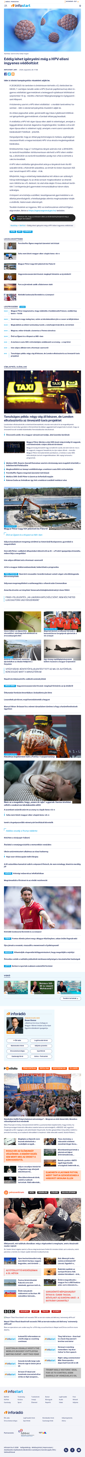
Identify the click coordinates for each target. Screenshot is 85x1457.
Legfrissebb (63, 1397)
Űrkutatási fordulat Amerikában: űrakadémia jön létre (28, 693)
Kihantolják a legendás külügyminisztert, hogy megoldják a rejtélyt (44, 952)
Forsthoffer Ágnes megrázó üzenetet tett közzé (27, 473)
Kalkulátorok (69, 1192)
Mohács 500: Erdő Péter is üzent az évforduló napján (29, 477)
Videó (61, 1402)
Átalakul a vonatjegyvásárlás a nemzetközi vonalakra (27, 845)
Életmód (34, 1402)
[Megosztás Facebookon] (5, 74)
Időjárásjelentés (67, 1418)
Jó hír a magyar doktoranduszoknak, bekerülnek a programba (31, 567)
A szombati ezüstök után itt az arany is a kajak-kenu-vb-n (29, 810)
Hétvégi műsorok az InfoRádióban (28, 874)
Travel (45, 1311)
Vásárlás (42, 1192)
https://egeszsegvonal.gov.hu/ (42, 211)
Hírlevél (75, 1400)
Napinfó (48, 1402)
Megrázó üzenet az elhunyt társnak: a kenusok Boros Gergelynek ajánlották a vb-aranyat (60, 633)
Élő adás (18, 1040)
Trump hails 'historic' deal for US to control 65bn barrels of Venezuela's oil (61, 1373)
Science (56, 1311)
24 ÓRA (22, 307)
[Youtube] (79, 1450)
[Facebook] (72, 1450)
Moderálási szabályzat (31, 1450)
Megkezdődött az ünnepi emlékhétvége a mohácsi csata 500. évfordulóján (39, 469)
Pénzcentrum (29, 1068)
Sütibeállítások (9, 1452)
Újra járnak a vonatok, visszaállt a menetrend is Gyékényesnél (31, 946)
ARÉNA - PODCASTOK (12, 1)
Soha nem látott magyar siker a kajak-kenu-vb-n (27, 815)
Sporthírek (26, 1421)
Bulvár (47, 1397)
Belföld (22, 226)
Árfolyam (44, 1068)
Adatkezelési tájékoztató (13, 1450)
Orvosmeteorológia (10, 1421)
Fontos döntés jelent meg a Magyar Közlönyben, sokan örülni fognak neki (44, 939)
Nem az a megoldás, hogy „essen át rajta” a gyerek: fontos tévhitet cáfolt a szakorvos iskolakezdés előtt (37, 803)
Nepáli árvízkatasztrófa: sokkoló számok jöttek (25, 679)
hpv (19, 231)
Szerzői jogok (46, 1450)
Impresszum (47, 1447)
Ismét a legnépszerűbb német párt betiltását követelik (28, 823)
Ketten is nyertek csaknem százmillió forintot (32, 966)
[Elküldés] (13, 74)
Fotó (74, 1397)
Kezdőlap (14, 226)
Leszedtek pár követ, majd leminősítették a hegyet (27, 700)
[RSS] (66, 1450)
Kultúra (20, 1400)
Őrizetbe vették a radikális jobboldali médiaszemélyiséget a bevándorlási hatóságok (42, 959)
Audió (61, 1400)
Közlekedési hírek (48, 1418)
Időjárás (75, 1402)
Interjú (33, 1400)
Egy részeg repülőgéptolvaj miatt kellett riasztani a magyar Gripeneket (59, 661)
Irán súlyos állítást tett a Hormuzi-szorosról (23, 560)
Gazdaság (7, 1402)
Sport (35, 1311)
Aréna (64, 1421)
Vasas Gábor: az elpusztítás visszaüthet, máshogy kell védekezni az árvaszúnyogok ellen (20, 633)
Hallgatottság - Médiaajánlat (31, 1447)
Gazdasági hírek (47, 1421)
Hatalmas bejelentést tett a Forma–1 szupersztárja (29, 757)
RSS (53, 1450)
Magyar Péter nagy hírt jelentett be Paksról (26, 529)
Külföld (6, 1400)
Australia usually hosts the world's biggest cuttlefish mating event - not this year (22, 1351)
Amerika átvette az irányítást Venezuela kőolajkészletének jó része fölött (37, 590)
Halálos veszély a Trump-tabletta (21, 831)
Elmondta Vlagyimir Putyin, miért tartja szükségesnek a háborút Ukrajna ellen (62, 1175)
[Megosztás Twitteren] (9, 74)
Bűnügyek (48, 1400)
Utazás (54, 1192)
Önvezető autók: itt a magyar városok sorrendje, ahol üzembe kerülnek (38, 435)
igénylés (27, 231)
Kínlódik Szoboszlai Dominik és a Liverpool (23, 932)
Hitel (31, 1192)
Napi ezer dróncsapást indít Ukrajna (22, 857)
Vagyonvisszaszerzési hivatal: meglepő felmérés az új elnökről (45, 686)
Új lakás (74, 1068)
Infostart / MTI (10, 70)
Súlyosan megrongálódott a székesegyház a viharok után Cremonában (35, 583)
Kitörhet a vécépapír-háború (17, 838)
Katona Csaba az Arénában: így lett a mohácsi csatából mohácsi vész (36, 480)
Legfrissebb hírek (29, 1418)
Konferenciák (59, 1068)
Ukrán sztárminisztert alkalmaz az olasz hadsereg (26, 852)
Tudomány (21, 1397)
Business (24, 1311)
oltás (13, 231)
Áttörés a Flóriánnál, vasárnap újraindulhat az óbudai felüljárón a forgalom (18, 662)
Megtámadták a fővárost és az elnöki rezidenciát (25, 881)
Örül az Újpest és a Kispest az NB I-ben (24, 535)
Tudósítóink (35, 1397)
